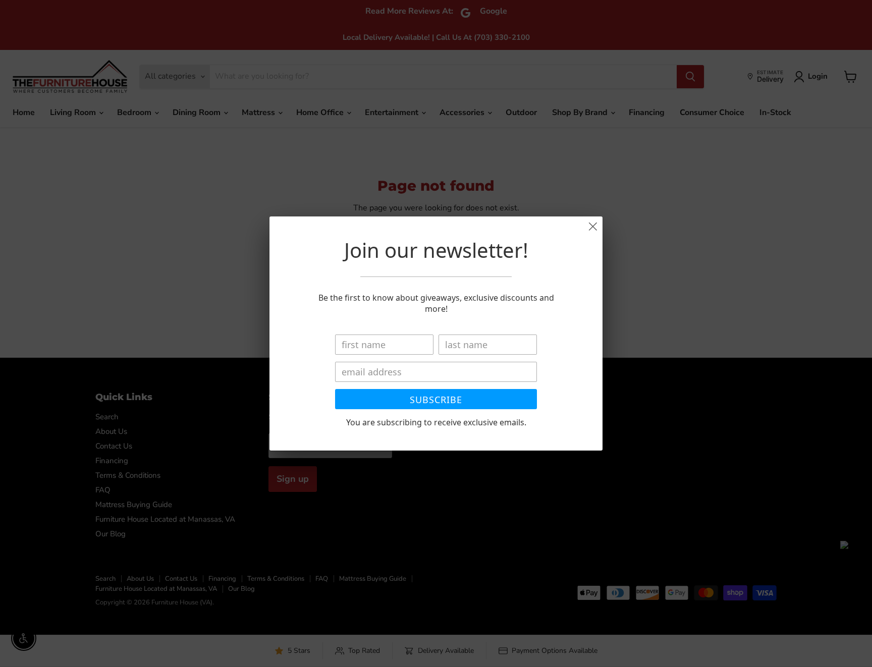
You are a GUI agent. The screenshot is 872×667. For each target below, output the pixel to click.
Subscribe (436, 400)
